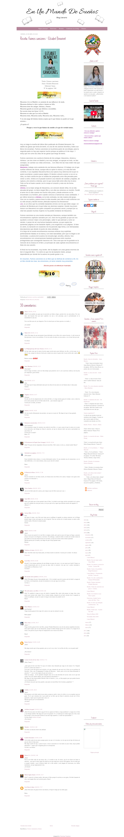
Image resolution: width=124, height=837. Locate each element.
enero (86, 627)
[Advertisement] (94, 497)
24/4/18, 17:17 (38, 787)
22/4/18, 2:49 (34, 755)
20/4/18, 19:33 (34, 499)
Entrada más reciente (26, 825)
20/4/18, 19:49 (32, 530)
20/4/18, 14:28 (33, 410)
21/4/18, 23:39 (38, 737)
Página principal (43, 28)
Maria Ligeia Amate (30, 774)
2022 (85, 522)
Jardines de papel (29, 709)
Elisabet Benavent (30, 299)
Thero (26, 311)
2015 (85, 635)
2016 (85, 633)
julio (86, 547)
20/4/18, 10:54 (32, 311)
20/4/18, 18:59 (36, 488)
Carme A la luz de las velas (32, 660)
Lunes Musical (90, 557)
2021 (85, 525)
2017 (85, 630)
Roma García (28, 642)
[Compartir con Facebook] (53, 297)
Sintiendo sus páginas (30, 453)
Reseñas (61, 28)
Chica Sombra (28, 488)
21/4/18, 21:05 (38, 709)
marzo (87, 622)
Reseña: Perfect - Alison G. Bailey (92, 424)
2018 (85, 532)
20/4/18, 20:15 (38, 550)
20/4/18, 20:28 (34, 560)
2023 (85, 520)
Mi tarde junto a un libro (31, 591)
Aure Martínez (29, 366)
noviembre (88, 537)
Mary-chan (28, 622)
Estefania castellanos (92, 488)
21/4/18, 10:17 (35, 622)
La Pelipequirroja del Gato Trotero (34, 348)
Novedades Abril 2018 (92, 616)
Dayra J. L (27, 755)
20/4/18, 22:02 (43, 576)
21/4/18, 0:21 (35, 606)
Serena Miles (28, 513)
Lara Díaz (27, 560)
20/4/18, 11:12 (34, 333)
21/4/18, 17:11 (43, 660)
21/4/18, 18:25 (33, 690)
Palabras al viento (29, 550)
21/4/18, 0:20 (42, 591)
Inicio (51, 825)
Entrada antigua (75, 825)
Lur (26, 380)
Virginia (27, 394)
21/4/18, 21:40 (33, 727)
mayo (86, 552)
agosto (87, 545)
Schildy (27, 690)
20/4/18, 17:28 (39, 472)
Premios (84, 28)
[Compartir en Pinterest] (55, 297)
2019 (85, 530)
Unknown (89, 490)
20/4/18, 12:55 (31, 380)
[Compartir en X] (51, 297)
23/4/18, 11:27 (39, 774)
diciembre (87, 535)
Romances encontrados (31, 423)
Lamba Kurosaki (29, 737)
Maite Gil (27, 333)
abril (86, 555)
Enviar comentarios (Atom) (34, 829)
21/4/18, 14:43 (36, 642)
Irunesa (27, 410)
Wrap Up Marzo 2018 (92, 614)
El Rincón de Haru (30, 472)
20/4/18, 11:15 (48, 348)
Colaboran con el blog (72, 28)
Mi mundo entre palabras (32, 576)
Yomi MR (27, 499)
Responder (27, 327)
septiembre (88, 542)
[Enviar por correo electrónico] (48, 297)
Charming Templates (65, 836)
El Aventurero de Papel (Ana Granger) (35, 442)
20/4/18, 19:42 (36, 513)
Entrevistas (53, 28)
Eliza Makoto (28, 606)
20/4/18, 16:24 (50, 442)
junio (86, 550)
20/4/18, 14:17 (33, 394)
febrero (87, 625)
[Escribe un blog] (50, 297)
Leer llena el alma (29, 787)
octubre (87, 540)
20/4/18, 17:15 (40, 453)
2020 (85, 527)
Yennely (27, 727)
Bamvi (26, 530)
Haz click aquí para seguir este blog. (93, 194)
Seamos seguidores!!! (89, 413)
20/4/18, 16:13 (41, 423)
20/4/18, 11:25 (37, 366)
